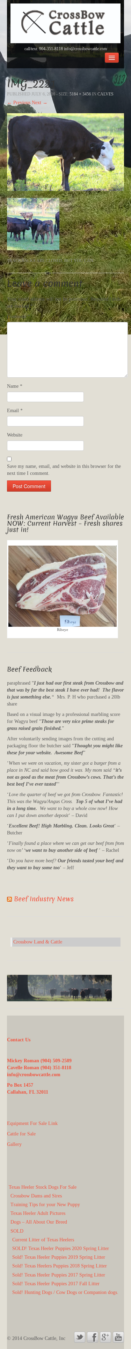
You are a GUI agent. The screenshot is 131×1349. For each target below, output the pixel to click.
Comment (18, 316)
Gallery (14, 1144)
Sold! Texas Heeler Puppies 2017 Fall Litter (56, 1283)
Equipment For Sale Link (32, 1123)
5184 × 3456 (80, 94)
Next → (40, 102)
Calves (105, 94)
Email (15, 410)
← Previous (18, 102)
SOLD (16, 1231)
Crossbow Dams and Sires (36, 1195)
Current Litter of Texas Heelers (43, 1239)
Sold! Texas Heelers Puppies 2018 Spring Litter (59, 1266)
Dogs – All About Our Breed (38, 1222)
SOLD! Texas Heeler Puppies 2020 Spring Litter (60, 1248)
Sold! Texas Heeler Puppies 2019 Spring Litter (58, 1257)
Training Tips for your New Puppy (45, 1204)
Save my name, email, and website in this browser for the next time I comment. (64, 470)
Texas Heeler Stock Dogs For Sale (43, 1187)
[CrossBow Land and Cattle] (65, 22)
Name (14, 386)
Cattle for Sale (21, 1133)
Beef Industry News (44, 899)
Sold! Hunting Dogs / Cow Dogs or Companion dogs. (65, 1292)
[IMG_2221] (65, 151)
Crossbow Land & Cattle (37, 942)
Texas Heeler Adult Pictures (37, 1213)
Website (14, 435)
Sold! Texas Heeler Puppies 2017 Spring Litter (58, 1275)
